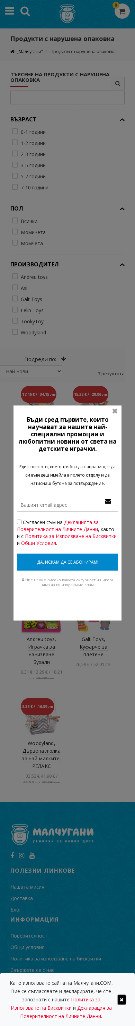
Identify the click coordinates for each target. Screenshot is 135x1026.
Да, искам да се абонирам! (67, 562)
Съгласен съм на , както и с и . (67, 532)
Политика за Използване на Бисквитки (71, 536)
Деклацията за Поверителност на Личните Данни (58, 525)
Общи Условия (38, 543)
